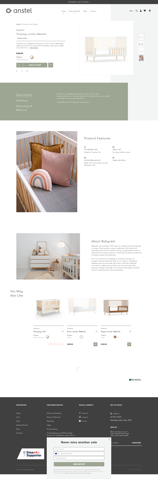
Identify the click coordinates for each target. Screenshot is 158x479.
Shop (63, 11)
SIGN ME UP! (79, 464)
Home (18, 24)
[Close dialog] (109, 439)
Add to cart (35, 65)
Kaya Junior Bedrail (110, 331)
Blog (85, 11)
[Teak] (115, 336)
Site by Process (135, 470)
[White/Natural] (32, 57)
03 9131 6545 (115, 417)
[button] (51, 65)
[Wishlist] (145, 11)
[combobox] (57, 453)
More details (34, 48)
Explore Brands (74, 11)
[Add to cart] (95, 344)
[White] (81, 336)
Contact (93, 11)
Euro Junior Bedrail (76, 331)
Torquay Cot (39, 331)
